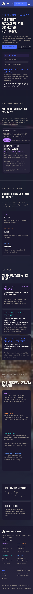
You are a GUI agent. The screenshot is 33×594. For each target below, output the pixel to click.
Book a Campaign (7, 548)
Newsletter (5, 578)
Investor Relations (7, 540)
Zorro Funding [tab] (16, 140)
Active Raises (21, 548)
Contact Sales (21, 563)
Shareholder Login (22, 560)
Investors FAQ (6, 563)
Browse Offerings (7, 560)
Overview (4, 558)
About (3, 573)
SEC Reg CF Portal (22, 573)
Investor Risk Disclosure (25, 588)
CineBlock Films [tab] (26, 140)
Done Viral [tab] (7, 140)
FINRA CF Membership (23, 570)
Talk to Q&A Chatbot (23, 551)
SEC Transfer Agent (23, 575)
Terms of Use (14, 588)
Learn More (5, 546)
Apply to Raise (21, 546)
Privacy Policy (5, 588)
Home (3, 570)
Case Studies (6, 551)
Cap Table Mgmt (22, 558)
